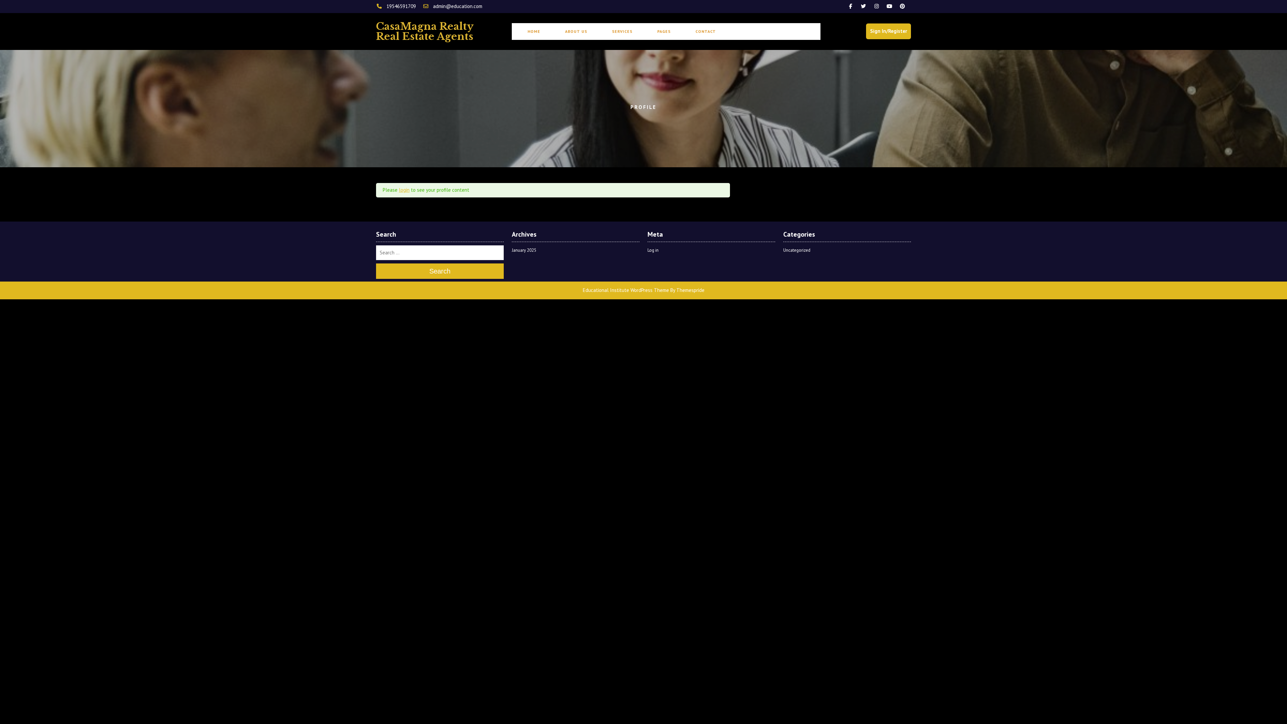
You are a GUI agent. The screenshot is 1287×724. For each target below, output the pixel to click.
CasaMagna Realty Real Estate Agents (425, 31)
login (404, 190)
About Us (576, 31)
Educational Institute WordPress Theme (626, 290)
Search (439, 271)
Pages (664, 31)
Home (534, 31)
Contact (705, 31)
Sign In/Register (888, 31)
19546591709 (401, 6)
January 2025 (524, 250)
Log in (653, 250)
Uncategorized (796, 250)
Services (622, 31)
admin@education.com (457, 6)
